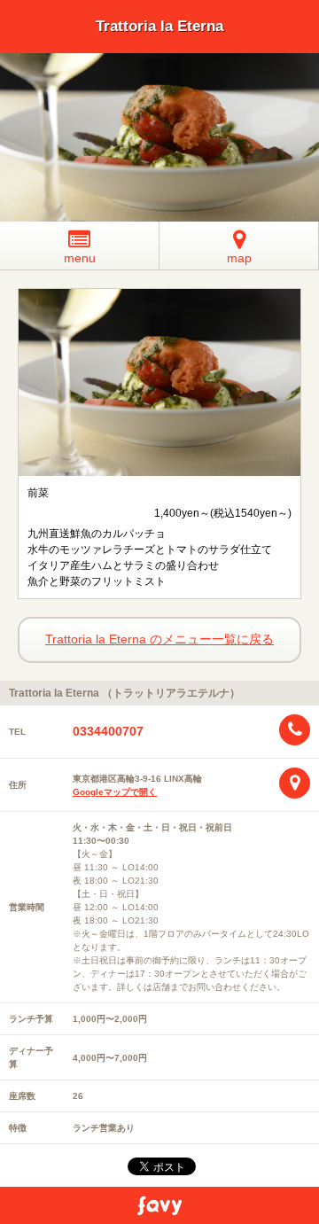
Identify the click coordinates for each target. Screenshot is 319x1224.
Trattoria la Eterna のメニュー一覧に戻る (159, 639)
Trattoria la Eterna (159, 26)
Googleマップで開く (115, 792)
